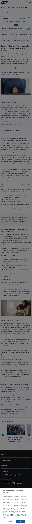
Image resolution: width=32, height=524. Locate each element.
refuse (11, 514)
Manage (10, 521)
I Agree (21, 521)
